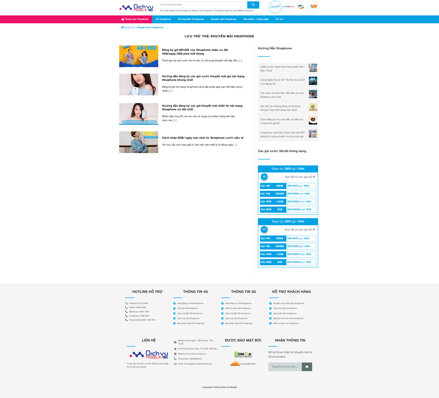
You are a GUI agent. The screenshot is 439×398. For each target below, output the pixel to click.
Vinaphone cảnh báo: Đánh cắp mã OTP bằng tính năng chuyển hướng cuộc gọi (282, 135)
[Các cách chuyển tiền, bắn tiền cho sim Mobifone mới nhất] (313, 94)
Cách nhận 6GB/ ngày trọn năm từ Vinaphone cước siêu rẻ (202, 138)
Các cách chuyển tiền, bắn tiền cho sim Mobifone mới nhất (282, 95)
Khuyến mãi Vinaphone (223, 19)
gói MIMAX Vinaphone (243, 11)
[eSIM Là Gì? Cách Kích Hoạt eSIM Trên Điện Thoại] (313, 68)
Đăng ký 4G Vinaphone (202, 11)
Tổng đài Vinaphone (223, 11)
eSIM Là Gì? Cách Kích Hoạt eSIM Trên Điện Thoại (282, 69)
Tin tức (279, 19)
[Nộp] (253, 5)
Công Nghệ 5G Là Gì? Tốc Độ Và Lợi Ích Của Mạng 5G (282, 82)
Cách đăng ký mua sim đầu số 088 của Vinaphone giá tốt (281, 122)
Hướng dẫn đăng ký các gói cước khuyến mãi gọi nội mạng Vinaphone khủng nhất (203, 78)
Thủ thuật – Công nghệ (256, 19)
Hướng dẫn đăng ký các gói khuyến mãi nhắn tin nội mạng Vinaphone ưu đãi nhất (202, 108)
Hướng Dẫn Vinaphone (191, 19)
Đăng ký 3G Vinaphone (180, 11)
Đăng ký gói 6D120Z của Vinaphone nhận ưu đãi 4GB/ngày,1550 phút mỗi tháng (195, 52)
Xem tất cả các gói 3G (299, 177)
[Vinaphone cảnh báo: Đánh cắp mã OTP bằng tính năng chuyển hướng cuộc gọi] (313, 133)
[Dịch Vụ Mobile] (136, 7)
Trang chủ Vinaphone (137, 19)
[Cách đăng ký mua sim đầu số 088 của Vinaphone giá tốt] (313, 120)
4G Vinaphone (163, 19)
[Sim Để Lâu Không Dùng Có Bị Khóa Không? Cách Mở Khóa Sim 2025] (313, 107)
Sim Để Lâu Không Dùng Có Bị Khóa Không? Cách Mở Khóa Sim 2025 (280, 108)
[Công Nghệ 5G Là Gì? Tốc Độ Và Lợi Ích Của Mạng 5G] (313, 81)
